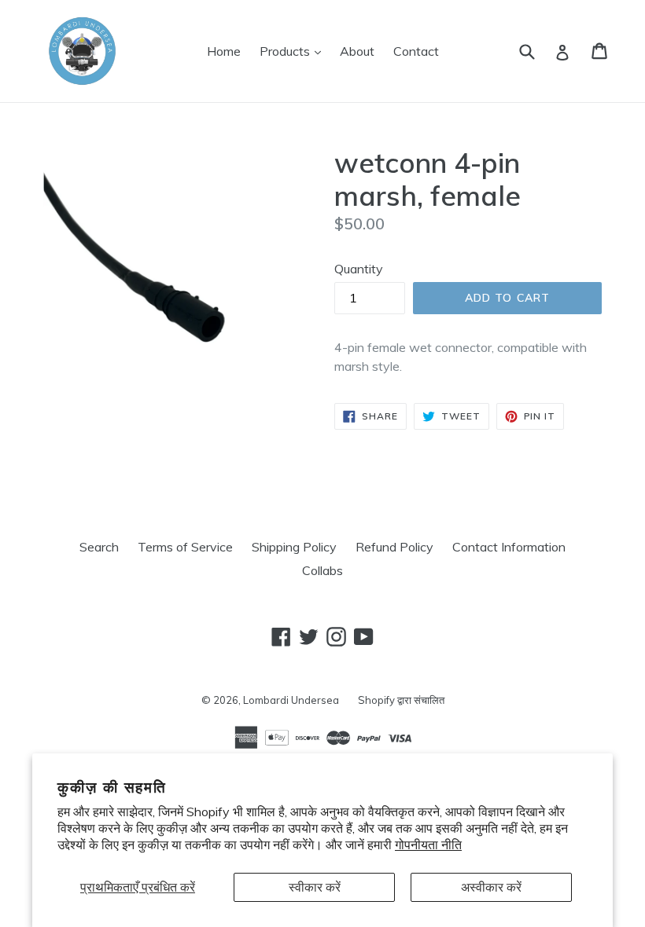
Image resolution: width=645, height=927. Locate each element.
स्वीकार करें (315, 887)
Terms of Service (185, 547)
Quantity (358, 269)
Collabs (322, 570)
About (357, 51)
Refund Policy (394, 547)
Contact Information (509, 547)
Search (99, 547)
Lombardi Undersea (291, 700)
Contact (416, 51)
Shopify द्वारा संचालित (401, 700)
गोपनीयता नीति (428, 844)
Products (294, 50)
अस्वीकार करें (491, 887)
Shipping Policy (294, 547)
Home (224, 51)
